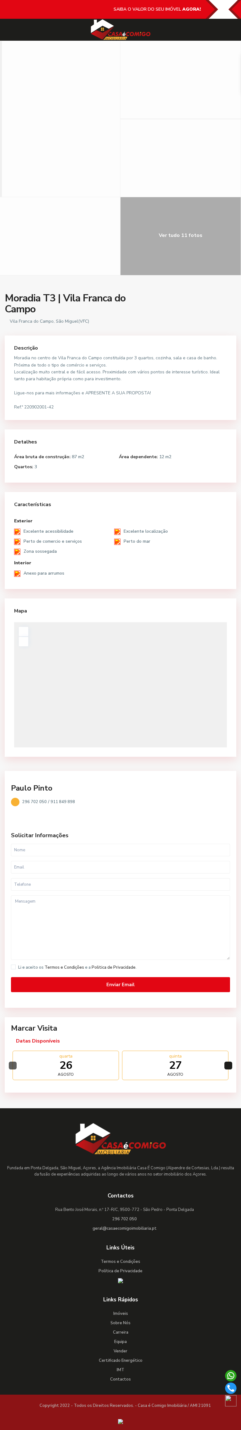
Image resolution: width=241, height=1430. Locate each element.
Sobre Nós (120, 1323)
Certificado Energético (120, 1360)
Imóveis (120, 1313)
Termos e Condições (64, 967)
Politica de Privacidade (114, 967)
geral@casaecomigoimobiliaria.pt (125, 1228)
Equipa (120, 1342)
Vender (120, 1351)
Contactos (120, 1379)
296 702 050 (34, 802)
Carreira (120, 1332)
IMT (120, 1370)
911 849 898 (63, 802)
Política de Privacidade (120, 1271)
